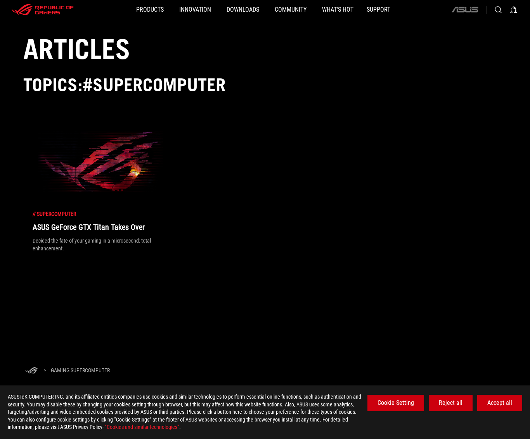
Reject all (450, 402)
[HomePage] (31, 371)
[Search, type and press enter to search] (498, 10)
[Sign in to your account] (513, 9)
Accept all (499, 402)
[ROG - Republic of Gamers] (43, 10)
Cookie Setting (396, 402)
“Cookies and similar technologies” (142, 427)
